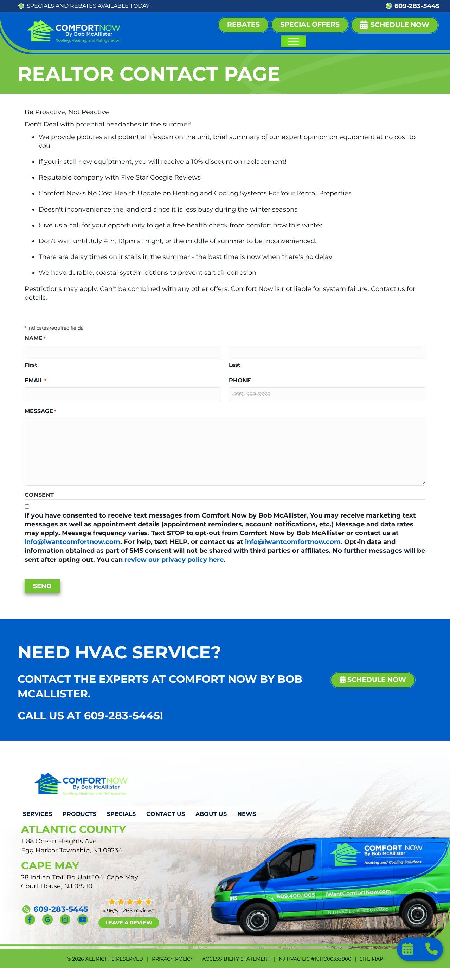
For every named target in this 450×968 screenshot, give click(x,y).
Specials (121, 814)
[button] (395, 25)
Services (37, 814)
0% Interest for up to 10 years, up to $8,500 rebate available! (268, 5)
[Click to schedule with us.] (408, 951)
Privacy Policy (173, 959)
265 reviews (139, 910)
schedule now (376, 680)
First (31, 365)
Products (79, 814)
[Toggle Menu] (293, 41)
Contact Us (165, 814)
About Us (211, 814)
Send (42, 586)
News (246, 814)
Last (234, 365)
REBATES (83, 5)
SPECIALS (40, 5)
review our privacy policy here (174, 560)
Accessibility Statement (236, 959)
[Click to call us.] (431, 951)
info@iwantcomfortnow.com (72, 542)
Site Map (371, 959)
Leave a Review (128, 922)
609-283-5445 (416, 6)
